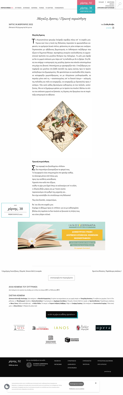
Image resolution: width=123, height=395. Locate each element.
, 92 (15, 361)
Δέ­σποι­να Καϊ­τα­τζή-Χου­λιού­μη (22, 298)
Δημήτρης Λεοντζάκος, (22, 271)
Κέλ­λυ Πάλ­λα (40, 303)
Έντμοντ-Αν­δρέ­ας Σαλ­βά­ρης (59, 303)
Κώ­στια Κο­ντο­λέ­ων (42, 301)
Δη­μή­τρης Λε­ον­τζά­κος (70, 301)
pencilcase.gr (107, 371)
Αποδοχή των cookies (76, 384)
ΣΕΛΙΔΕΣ (101, 2)
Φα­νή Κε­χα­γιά (23, 301)
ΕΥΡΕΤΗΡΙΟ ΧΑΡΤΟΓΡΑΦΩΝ (106, 8)
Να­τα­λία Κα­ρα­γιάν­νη (58, 298)
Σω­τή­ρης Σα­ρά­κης (82, 303)
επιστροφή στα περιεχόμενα (61, 278)
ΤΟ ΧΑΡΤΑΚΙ (49, 8)
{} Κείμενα (20, 27)
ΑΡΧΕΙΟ (112, 4)
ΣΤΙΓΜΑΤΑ (18, 8)
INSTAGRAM (58, 364)
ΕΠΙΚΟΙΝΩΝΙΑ (109, 6)
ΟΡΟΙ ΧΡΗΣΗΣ (102, 364)
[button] (7, 387)
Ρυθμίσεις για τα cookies (76, 388)
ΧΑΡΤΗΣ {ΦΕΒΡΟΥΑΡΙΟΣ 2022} (21, 24)
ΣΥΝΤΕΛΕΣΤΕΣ (87, 361)
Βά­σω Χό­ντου (25, 306)
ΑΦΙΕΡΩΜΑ (110, 2)
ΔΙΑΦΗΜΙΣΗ (72, 364)
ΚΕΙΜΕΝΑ (34, 8)
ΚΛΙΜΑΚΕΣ (26, 8)
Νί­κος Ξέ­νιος (20, 303)
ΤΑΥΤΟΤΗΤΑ (86, 364)
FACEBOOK (57, 361)
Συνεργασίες (72, 361)
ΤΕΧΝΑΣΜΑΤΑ (59, 8)
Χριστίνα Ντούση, (106, 271)
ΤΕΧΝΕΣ (41, 8)
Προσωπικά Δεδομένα (105, 361)
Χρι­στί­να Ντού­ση (101, 301)
